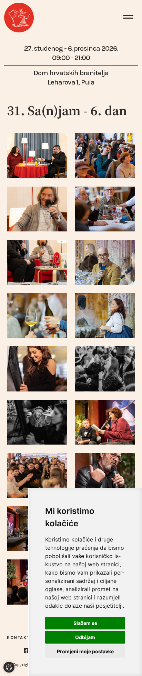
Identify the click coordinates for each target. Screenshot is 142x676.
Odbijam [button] (85, 637)
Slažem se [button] (85, 623)
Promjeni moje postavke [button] (85, 651)
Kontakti (19, 637)
